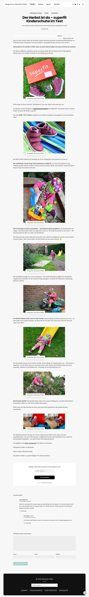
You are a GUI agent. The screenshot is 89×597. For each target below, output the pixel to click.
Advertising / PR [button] (63, 590)
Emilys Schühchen (30, 443)
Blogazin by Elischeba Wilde (16, 4)
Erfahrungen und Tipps (36, 13)
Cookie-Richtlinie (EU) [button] (50, 590)
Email (36, 554)
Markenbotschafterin (41, 109)
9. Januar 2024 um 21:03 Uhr (30, 517)
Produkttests (54, 13)
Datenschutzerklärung (47, 482)
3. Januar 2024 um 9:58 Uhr (25, 501)
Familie (46, 13)
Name (15, 554)
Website (58, 554)
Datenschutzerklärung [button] (36, 590)
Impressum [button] (24, 590)
